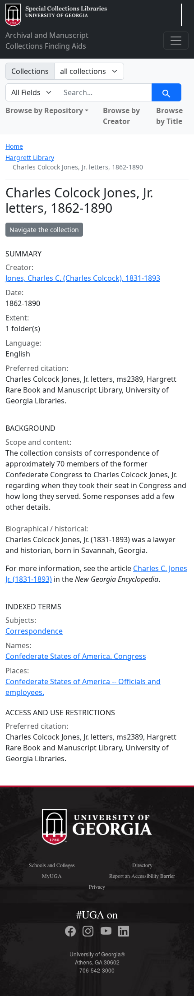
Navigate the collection (44, 229)
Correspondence (34, 631)
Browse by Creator (121, 115)
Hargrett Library (29, 157)
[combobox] (105, 92)
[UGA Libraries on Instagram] (89, 931)
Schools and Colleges (52, 864)
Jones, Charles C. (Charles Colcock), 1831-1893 (82, 278)
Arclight (56, 15)
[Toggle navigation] (176, 41)
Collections (30, 71)
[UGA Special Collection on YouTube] (107, 931)
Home (14, 146)
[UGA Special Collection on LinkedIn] (123, 931)
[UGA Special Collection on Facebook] (72, 931)
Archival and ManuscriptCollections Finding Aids (46, 40)
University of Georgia (97, 827)
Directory (142, 864)
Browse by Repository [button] (44, 110)
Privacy (97, 886)
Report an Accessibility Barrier (142, 875)
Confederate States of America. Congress (75, 656)
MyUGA (52, 875)
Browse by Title (169, 115)
